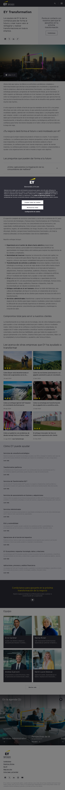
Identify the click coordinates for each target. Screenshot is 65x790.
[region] (32, 196)
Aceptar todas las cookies (32, 202)
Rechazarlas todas (32, 207)
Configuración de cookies (32, 211)
